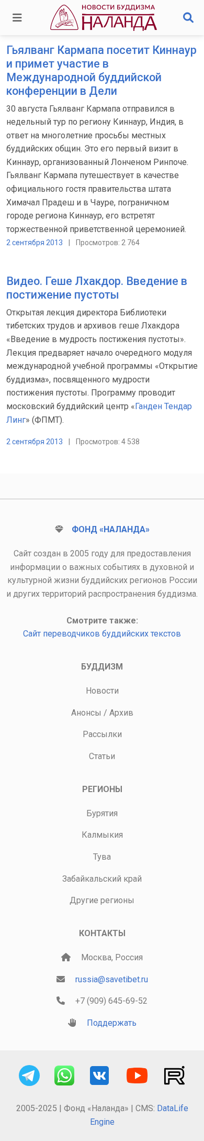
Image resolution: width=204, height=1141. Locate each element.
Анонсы (86, 713)
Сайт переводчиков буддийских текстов (102, 634)
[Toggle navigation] (17, 17)
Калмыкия (102, 835)
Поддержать (112, 1023)
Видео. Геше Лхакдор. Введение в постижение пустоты (96, 288)
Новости (102, 691)
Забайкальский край (102, 879)
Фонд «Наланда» (111, 529)
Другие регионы (102, 900)
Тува (102, 857)
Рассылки (102, 734)
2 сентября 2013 (34, 242)
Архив (121, 713)
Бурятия (102, 813)
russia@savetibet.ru (111, 979)
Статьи (102, 756)
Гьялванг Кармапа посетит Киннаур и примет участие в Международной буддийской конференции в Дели (101, 70)
